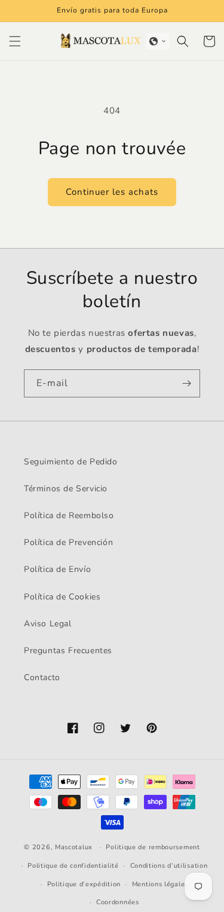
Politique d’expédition (84, 884)
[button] (15, 41)
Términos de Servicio (66, 488)
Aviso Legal (48, 623)
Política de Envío (57, 569)
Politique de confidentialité (73, 865)
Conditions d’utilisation (169, 865)
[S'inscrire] (186, 383)
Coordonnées (117, 902)
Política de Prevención (68, 542)
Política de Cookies (62, 596)
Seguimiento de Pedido (71, 461)
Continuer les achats (112, 192)
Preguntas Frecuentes (68, 650)
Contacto (42, 677)
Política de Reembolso (69, 515)
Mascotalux (74, 847)
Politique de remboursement (153, 847)
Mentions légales (160, 884)
